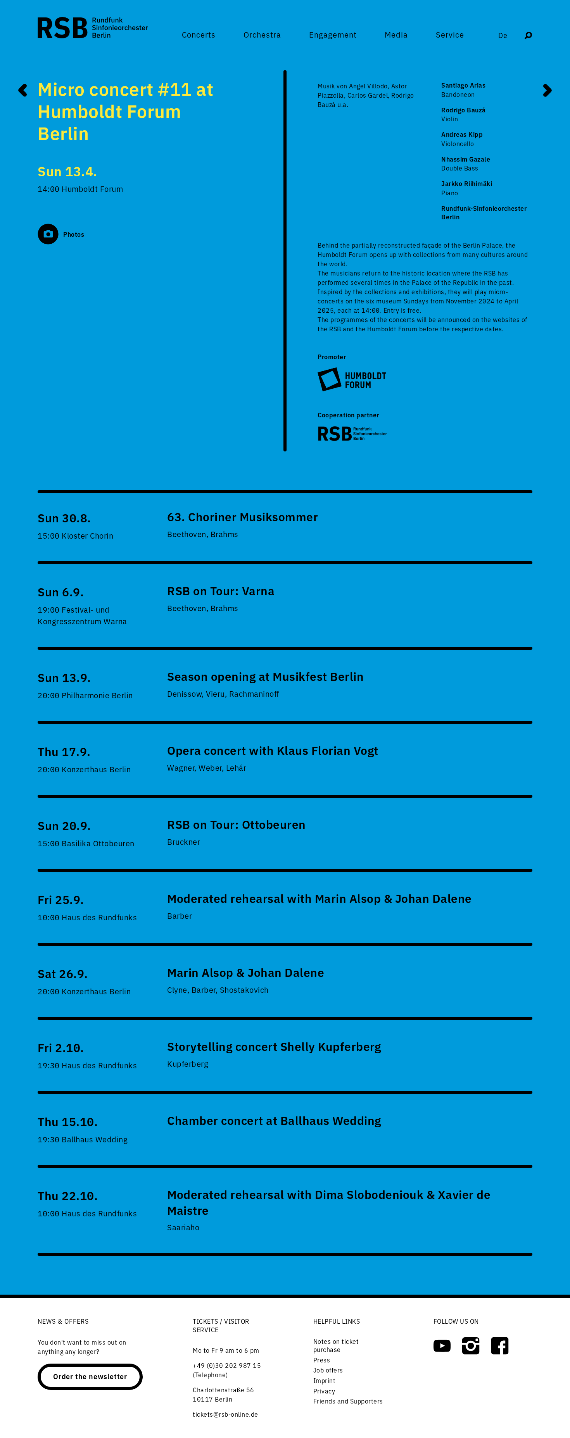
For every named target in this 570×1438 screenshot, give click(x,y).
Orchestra (262, 34)
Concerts (199, 34)
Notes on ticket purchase (336, 1345)
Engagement (333, 34)
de (503, 35)
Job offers (328, 1370)
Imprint (324, 1380)
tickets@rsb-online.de (225, 1414)
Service (450, 34)
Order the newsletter (90, 1376)
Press (321, 1359)
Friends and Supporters (348, 1401)
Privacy (324, 1390)
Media (396, 34)
